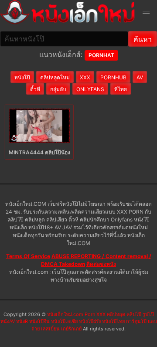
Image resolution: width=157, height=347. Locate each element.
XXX (85, 77)
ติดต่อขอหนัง (101, 264)
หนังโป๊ (22, 77)
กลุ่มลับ (58, 89)
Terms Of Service (28, 256)
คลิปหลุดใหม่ (55, 77)
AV (140, 77)
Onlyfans (90, 89)
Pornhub (113, 77)
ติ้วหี (35, 89)
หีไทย (120, 89)
